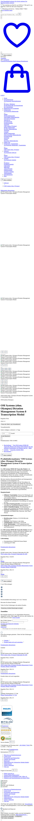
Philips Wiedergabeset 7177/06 (9, 695)
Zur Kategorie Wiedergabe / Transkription (15, 145)
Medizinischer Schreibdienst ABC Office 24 (15, 776)
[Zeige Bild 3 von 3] (4, 354)
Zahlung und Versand (9, 759)
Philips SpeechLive (9, 773)
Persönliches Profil (11, 61)
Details (2, 561)
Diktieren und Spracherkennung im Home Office (16, 778)
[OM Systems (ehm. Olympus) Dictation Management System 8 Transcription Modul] (17, 192)
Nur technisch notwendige (7, 816)
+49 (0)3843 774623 (24, 745)
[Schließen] (1, 367)
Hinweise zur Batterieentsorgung (12, 755)
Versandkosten (28, 804)
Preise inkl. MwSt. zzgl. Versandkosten (10, 424)
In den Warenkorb (5, 436)
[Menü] (1, 12)
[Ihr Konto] (1, 52)
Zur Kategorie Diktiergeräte (11, 111)
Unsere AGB (7, 756)
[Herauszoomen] (2, 369)
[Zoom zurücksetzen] (6, 369)
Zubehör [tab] (6, 640)
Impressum (7, 761)
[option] (6, 733)
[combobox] (8, 15)
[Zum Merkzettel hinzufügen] (1, 438)
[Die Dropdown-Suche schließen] (19, 14)
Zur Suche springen (20, 1)
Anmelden (3, 58)
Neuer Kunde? (16, 617)
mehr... (10, 736)
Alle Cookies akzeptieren (7, 818)
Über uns (6, 766)
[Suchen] (17, 15)
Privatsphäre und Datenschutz (11, 758)
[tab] (18, 447)
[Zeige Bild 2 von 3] (3, 354)
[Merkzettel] (17, 51)
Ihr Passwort (4, 622)
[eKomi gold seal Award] (3, 738)
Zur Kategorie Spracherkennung (12, 101)
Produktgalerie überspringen (8, 547)
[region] (17, 292)
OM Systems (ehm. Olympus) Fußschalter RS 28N (14, 554)
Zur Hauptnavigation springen (14, 2)
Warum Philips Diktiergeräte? (11, 775)
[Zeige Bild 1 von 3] (1, 354)
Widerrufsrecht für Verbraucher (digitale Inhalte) (16, 762)
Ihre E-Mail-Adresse (6, 620)
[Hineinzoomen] (9, 369)
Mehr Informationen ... (22, 814)
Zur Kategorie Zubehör (10, 160)
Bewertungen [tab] (7, 451)
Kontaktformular (13, 749)
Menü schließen (7, 55)
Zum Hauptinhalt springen (8, 1)
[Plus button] (10, 433)
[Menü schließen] (4, 113)
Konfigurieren (18, 816)
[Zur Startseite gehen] (6, 10)
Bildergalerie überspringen (7, 190)
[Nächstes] (6, 352)
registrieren (6, 59)
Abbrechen (3, 627)
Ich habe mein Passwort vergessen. (10, 623)
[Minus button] (2, 433)
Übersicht (3, 61)
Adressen (18, 61)
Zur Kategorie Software (10, 152)
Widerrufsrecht (8, 764)
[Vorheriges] (2, 352)
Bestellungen (24, 61)
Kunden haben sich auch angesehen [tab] (13, 642)
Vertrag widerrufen (9, 765)
